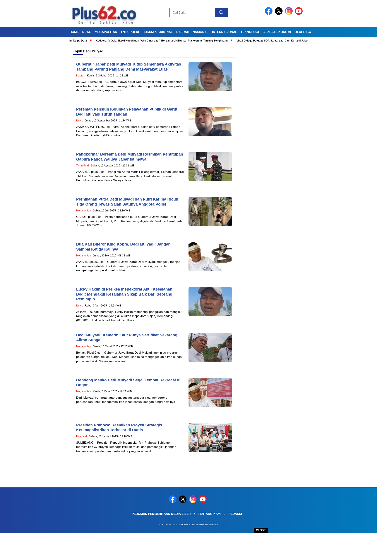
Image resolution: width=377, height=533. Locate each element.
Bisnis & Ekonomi (276, 32)
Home (74, 32)
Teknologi (250, 32)
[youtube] (299, 14)
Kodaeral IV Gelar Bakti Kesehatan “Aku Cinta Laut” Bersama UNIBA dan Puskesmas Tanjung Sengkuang (148, 40)
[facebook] (269, 14)
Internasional (224, 32)
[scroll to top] (362, 526)
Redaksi (235, 514)
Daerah (182, 32)
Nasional (201, 32)
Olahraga (303, 32)
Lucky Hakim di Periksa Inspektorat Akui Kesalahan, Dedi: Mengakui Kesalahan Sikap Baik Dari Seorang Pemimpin (124, 294)
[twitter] (279, 14)
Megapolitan (106, 32)
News (86, 32)
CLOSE (261, 530)
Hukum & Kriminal (157, 32)
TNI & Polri (130, 32)
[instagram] (289, 14)
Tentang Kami (209, 514)
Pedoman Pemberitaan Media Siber (161, 514)
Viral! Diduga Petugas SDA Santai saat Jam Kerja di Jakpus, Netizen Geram (270, 40)
